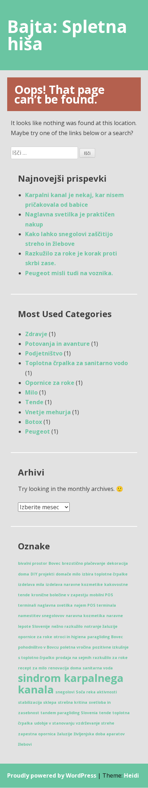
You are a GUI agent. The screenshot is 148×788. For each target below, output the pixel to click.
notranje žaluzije (100, 626)
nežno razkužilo (67, 626)
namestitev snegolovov (41, 615)
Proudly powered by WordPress (51, 775)
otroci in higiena (70, 636)
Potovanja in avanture (57, 344)
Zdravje (36, 334)
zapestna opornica (37, 733)
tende (105, 712)
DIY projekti (42, 574)
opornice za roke (35, 636)
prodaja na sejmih (73, 657)
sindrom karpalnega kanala (71, 684)
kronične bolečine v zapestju (59, 594)
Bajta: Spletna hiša (67, 35)
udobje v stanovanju (54, 723)
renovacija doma (64, 667)
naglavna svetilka (55, 605)
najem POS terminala (95, 605)
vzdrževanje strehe (95, 723)
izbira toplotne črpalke (105, 574)
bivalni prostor (32, 563)
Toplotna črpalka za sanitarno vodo (76, 363)
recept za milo (32, 667)
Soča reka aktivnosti (96, 691)
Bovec (54, 563)
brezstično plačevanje (83, 563)
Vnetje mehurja (48, 412)
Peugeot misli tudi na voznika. (69, 273)
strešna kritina (72, 702)
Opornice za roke (49, 383)
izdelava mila (31, 584)
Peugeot (37, 431)
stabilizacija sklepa (37, 702)
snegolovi (64, 691)
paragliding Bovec (105, 636)
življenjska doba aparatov (99, 733)
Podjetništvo (44, 353)
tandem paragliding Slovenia (69, 712)
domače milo (68, 574)
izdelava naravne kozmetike (74, 584)
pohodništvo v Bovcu (38, 647)
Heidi (131, 775)
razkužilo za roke (110, 657)
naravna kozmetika (85, 615)
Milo (31, 392)
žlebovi (25, 744)
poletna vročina (75, 647)
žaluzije (64, 733)
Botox (33, 422)
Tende (34, 402)
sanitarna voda (98, 667)
